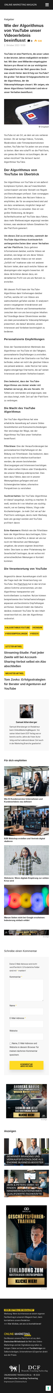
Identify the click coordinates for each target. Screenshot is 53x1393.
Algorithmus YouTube (18, 628)
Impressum (9, 1382)
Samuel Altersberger (26, 722)
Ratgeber (9, 19)
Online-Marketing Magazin (20, 5)
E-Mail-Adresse (18, 1018)
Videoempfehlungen (17, 634)
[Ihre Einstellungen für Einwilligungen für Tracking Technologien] (48, 1388)
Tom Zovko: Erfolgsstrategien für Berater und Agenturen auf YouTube (25, 684)
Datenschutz (21, 1382)
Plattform (23, 584)
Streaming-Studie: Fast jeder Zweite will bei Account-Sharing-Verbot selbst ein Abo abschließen (25, 659)
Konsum (38, 628)
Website (14, 1030)
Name (13, 1005)
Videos (35, 634)
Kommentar (16, 977)
